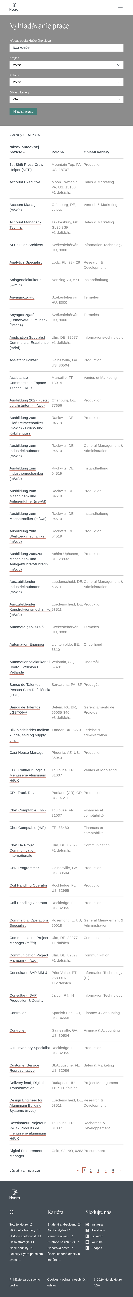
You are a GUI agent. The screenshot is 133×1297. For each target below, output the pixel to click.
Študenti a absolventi (61, 1224)
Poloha (14, 75)
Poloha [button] (58, 152)
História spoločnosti (23, 1236)
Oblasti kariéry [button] (96, 152)
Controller (18, 1013)
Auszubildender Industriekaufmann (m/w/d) (25, 587)
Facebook (98, 1230)
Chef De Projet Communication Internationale (23, 850)
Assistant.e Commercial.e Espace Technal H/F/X (28, 383)
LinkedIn (97, 1236)
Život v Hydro (56, 1230)
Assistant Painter (24, 360)
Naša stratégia (20, 1242)
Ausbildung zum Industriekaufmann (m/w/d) (25, 451)
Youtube (97, 1242)
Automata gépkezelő (27, 627)
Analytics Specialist (26, 262)
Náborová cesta (58, 1248)
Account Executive (25, 182)
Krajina (14, 58)
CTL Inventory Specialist (30, 1048)
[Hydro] (15, 1195)
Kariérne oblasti (58, 1236)
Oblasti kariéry (19, 92)
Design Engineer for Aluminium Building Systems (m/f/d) (26, 1105)
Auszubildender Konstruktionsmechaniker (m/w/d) (31, 609)
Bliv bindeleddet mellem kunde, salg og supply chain (29, 735)
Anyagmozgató (22, 297)
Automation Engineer (27, 644)
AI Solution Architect (26, 245)
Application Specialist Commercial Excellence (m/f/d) (29, 342)
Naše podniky (19, 1248)
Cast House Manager (27, 752)
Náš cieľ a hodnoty (22, 1230)
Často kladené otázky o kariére (63, 1257)
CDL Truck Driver (24, 793)
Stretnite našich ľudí (61, 1242)
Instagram (98, 1224)
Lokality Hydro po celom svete (26, 1257)
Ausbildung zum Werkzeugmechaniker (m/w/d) (28, 536)
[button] (120, 8)
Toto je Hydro (19, 1224)
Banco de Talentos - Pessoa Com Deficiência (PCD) (30, 690)
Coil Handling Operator (28, 885)
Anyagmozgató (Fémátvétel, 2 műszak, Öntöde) (29, 320)
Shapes (96, 1248)
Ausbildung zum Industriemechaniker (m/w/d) (26, 473)
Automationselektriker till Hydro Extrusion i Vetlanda (30, 667)
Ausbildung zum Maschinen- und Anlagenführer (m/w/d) (28, 496)
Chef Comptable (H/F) (28, 810)
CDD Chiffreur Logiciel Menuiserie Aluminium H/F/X (28, 775)
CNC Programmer (24, 868)
